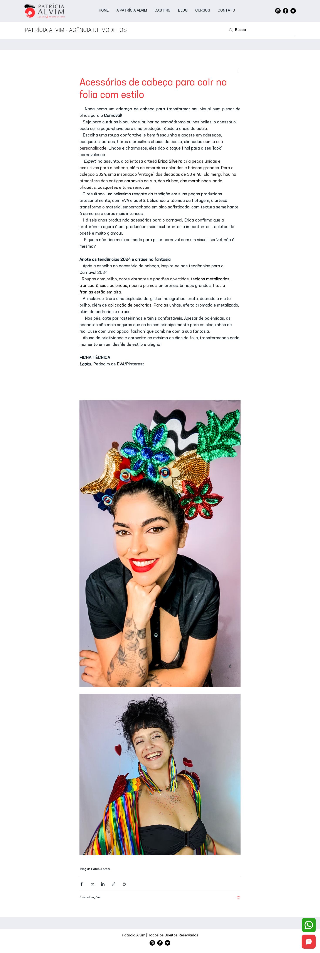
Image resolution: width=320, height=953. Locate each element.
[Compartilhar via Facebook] (81, 884)
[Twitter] (293, 11)
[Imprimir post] (124, 884)
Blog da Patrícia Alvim (95, 869)
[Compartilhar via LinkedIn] (103, 884)
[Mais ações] (238, 70)
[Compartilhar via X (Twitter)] (92, 884)
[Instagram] (278, 11)
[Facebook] (285, 11)
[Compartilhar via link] (113, 884)
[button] (162, 11)
